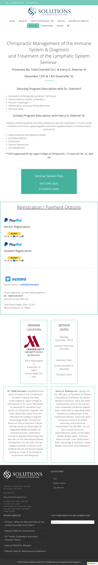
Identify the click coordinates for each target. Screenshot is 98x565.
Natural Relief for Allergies (18, 545)
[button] (68, 25)
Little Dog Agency (75, 562)
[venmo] (16, 275)
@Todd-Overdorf (30, 284)
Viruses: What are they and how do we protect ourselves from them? (24, 523)
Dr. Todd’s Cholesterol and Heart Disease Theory (21, 538)
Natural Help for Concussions (20, 530)
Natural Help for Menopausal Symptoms (25, 551)
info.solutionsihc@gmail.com (15, 497)
